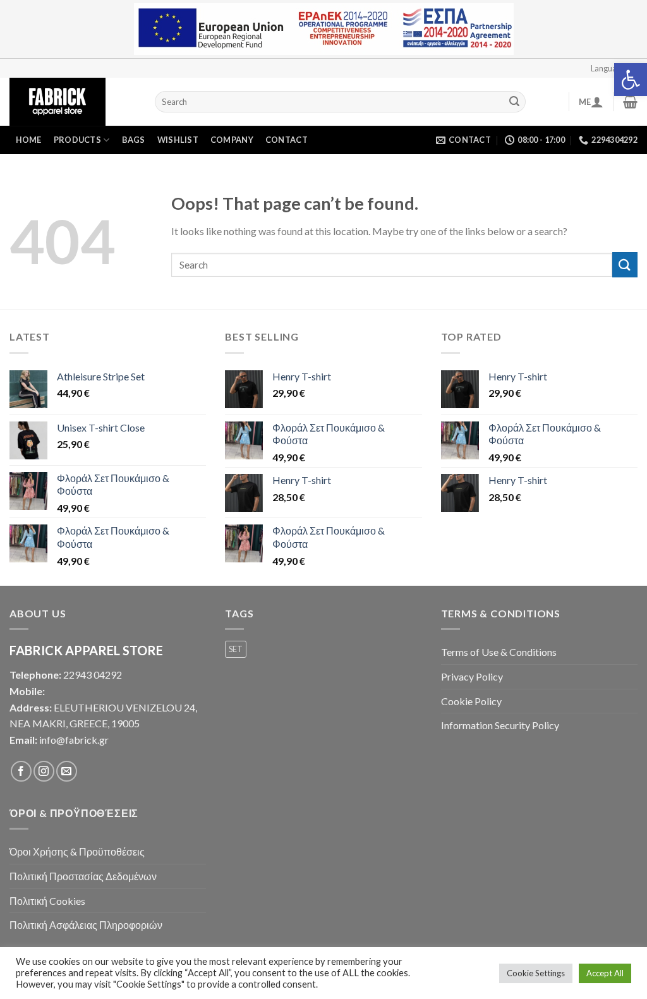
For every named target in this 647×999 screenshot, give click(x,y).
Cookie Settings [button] (536, 973)
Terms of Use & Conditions (499, 652)
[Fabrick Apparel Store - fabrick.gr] (72, 102)
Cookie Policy (471, 701)
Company (231, 140)
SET (236, 649)
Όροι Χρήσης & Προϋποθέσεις (77, 851)
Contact (286, 140)
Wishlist (177, 140)
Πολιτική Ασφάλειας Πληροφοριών (85, 925)
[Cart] (630, 102)
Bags (133, 140)
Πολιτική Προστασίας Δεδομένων (83, 876)
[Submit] (514, 101)
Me (585, 102)
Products (77, 140)
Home (29, 140)
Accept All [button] (605, 973)
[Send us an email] (66, 771)
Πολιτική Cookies (47, 901)
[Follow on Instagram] (43, 771)
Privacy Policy (472, 676)
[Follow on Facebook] (21, 771)
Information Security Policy (500, 725)
